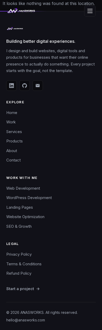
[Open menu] (90, 11)
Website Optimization (25, 216)
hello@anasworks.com (25, 320)
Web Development (23, 188)
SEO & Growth (19, 226)
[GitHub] (24, 85)
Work (11, 121)
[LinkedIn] (11, 85)
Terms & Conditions (24, 263)
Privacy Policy (19, 254)
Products (14, 141)
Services (14, 131)
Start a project (23, 288)
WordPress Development (29, 197)
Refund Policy (18, 273)
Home (11, 112)
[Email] (37, 85)
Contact (13, 160)
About (11, 150)
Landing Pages (19, 207)
